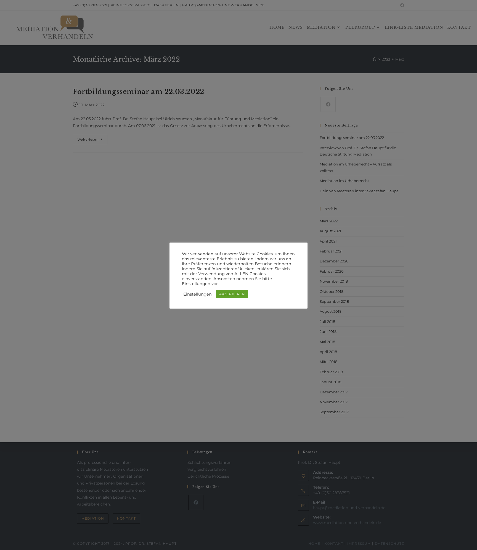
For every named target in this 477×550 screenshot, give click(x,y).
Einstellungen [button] (197, 294)
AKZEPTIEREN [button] (232, 294)
